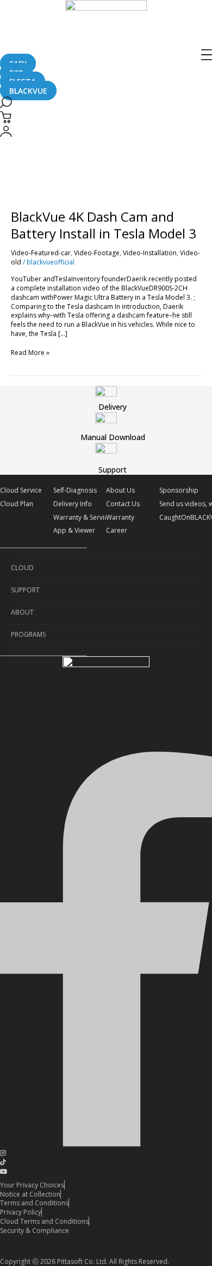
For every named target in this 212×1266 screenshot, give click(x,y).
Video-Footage (97, 252)
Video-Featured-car (41, 252)
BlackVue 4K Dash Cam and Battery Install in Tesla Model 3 (103, 225)
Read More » (30, 352)
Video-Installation (150, 252)
